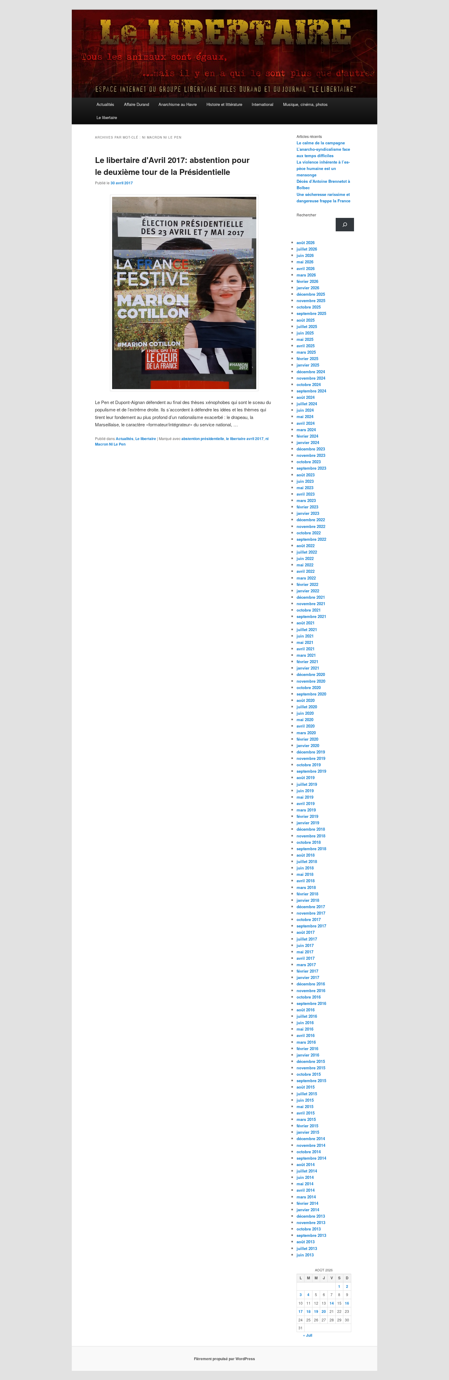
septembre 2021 (311, 616)
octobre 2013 (309, 1229)
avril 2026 (306, 268)
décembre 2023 (311, 449)
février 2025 (307, 358)
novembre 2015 (311, 1068)
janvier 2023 (308, 513)
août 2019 (306, 777)
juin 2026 (305, 255)
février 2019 (307, 816)
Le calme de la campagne (321, 143)
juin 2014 (305, 1177)
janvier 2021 (308, 668)
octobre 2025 (309, 307)
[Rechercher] (345, 224)
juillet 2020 (307, 707)
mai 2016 (305, 1029)
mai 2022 (305, 565)
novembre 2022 (311, 526)
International (262, 104)
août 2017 (306, 932)
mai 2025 (305, 339)
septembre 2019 (311, 771)
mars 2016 (306, 1042)
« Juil (307, 1335)
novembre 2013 (311, 1222)
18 (308, 1311)
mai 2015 (305, 1106)
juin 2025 (305, 333)
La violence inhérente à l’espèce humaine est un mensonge (323, 168)
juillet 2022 (307, 552)
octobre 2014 (309, 1151)
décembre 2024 (311, 371)
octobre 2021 (309, 610)
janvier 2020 (308, 745)
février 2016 (307, 1048)
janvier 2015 (308, 1132)
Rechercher (306, 214)
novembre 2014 (311, 1145)
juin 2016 (305, 1022)
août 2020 (306, 700)
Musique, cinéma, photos (305, 104)
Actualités (105, 104)
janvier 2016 (308, 1055)
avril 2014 (306, 1190)
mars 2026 (306, 275)
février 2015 (307, 1126)
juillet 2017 (307, 939)
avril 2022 (306, 571)
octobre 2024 (309, 384)
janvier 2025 (308, 365)
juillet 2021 (307, 629)
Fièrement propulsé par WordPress (224, 1358)
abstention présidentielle (202, 438)
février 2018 (307, 894)
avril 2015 (306, 1113)
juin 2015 (305, 1100)
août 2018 (306, 855)
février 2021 (307, 661)
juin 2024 (305, 410)
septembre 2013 (311, 1235)
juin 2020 (305, 713)
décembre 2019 (311, 752)
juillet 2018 (307, 861)
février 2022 (307, 584)
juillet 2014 (307, 1171)
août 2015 (306, 1087)
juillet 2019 (307, 784)
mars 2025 (306, 352)
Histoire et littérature (224, 104)
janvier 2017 (308, 977)
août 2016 (306, 1010)
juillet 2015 (307, 1093)
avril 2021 (306, 649)
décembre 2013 (311, 1216)
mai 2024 (305, 416)
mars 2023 (306, 500)
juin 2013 (305, 1255)
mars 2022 (306, 578)
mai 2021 (305, 642)
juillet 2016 (307, 1016)
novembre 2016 (311, 990)
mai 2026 (305, 262)
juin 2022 (305, 558)
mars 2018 (306, 887)
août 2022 (306, 545)
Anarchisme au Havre (178, 104)
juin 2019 (305, 790)
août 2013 (306, 1242)
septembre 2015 (311, 1080)
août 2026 (306, 242)
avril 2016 (306, 1035)
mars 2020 (306, 732)
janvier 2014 (308, 1209)
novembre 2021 (311, 603)
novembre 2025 (311, 300)
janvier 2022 (308, 591)
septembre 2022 (311, 539)
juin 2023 (305, 481)
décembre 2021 (311, 597)
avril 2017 (306, 958)
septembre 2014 (311, 1158)
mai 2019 (305, 797)
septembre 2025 (311, 313)
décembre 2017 (311, 906)
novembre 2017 (311, 913)
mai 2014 (305, 1184)
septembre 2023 (311, 468)
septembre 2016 (311, 1003)
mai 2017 (305, 952)
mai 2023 (305, 487)
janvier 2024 (308, 442)
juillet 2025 (307, 326)
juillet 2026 (307, 249)
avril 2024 (306, 423)
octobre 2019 (309, 765)
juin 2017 (305, 945)
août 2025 (306, 320)
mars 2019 (306, 810)
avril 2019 (306, 803)
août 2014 (306, 1164)
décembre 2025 (311, 294)
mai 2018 (305, 874)
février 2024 (307, 436)
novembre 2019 (311, 758)
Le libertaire (107, 117)
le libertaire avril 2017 (245, 438)
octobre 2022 (309, 533)
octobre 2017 (309, 919)
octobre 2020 (309, 687)
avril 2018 (306, 880)
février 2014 (307, 1203)
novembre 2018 (311, 836)
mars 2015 (306, 1119)
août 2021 (306, 623)
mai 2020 (305, 719)
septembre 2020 (311, 694)
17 (300, 1311)
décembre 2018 (311, 829)
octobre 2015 (309, 1074)
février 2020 (307, 739)
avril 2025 (306, 346)
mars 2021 (306, 655)
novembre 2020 (311, 681)
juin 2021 (305, 636)
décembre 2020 (311, 674)
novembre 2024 (311, 378)
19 (316, 1311)
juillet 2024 (307, 403)
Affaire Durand (136, 104)
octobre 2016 (309, 997)
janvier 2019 (308, 822)
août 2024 (306, 397)
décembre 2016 (311, 984)
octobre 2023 (309, 461)
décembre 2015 (311, 1061)
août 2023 (306, 475)
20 (324, 1311)
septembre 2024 (311, 391)
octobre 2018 (309, 842)
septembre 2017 (311, 926)
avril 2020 (306, 726)
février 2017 (307, 971)
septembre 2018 (311, 848)
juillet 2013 (307, 1248)
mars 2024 (306, 429)
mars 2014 (306, 1197)
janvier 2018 (308, 900)
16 (347, 1303)
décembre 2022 (311, 519)
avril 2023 (306, 494)
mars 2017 (306, 964)
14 (332, 1303)
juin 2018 (305, 868)
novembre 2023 (311, 455)
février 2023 (307, 507)
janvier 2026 (308, 288)
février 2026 (307, 281)
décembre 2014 (311, 1138)
